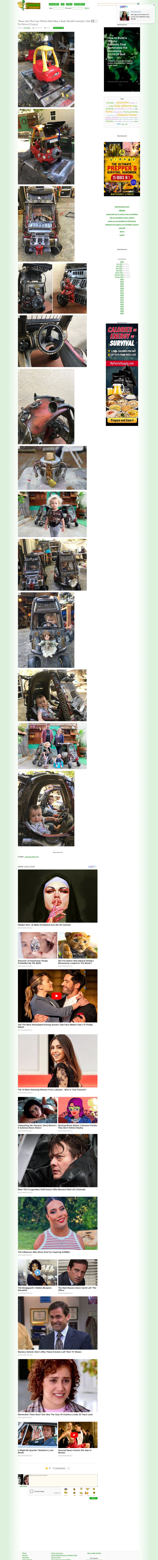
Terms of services (57, 1553)
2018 (122, 288)
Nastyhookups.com (122, 207)
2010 (122, 306)
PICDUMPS (54, 4)
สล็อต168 (122, 210)
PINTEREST (79, 4)
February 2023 (119, 275)
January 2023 (119, 277)
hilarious (122, 115)
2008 (122, 311)
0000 (122, 313)
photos (131, 119)
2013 (122, 300)
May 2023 (119, 268)
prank (115, 121)
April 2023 (119, 270)
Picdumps (25, 1557)
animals (110, 103)
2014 (122, 297)
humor (133, 115)
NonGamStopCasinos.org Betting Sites (64, 1555)
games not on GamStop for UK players (122, 221)
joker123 (122, 228)
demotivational (120, 109)
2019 (122, 286)
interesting (115, 117)
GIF (62, 4)
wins (122, 124)
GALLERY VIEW (58, 28)
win (119, 123)
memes (127, 117)
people (120, 119)
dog (127, 109)
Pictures (25, 1555)
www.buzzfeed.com (32, 857)
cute (111, 106)
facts (130, 109)
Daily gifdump (123, 105)
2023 (122, 262)
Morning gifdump (134, 117)
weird (136, 121)
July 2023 (119, 264)
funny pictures (110, 115)
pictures (109, 121)
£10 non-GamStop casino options (122, 218)
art (115, 103)
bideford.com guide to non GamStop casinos (122, 224)
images (108, 117)
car (136, 103)
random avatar (23, 1486)
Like (92, 21)
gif (115, 115)
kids (121, 117)
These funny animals (128, 121)
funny (109, 111)
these (120, 121)
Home (24, 1553)
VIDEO (69, 4)
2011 (122, 304)
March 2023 (119, 273)
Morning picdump (111, 119)
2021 (122, 282)
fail (133, 109)
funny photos (118, 112)
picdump (136, 119)
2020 (122, 284)
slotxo (122, 231)
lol (123, 117)
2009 (122, 309)
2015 (122, 295)
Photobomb (126, 119)
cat (107, 106)
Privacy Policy (56, 1557)
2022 (122, 279)
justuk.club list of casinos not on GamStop (122, 214)
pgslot (122, 235)
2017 (122, 291)
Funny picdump (131, 112)
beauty (132, 103)
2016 (122, 293)
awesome (123, 102)
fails (136, 109)
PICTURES (27, 28)
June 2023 (119, 266)
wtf (126, 124)
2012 (122, 302)
